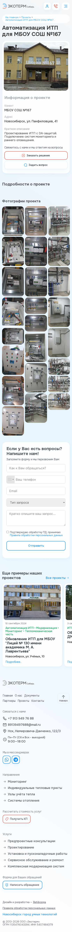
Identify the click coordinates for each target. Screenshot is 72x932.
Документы (31, 695)
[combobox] (11, 479)
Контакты (37, 700)
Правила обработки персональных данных (36, 535)
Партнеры (9, 700)
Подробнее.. (13, 662)
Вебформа (39, 902)
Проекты (23, 700)
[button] (47, 6)
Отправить (36, 546)
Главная (8, 695)
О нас (18, 695)
